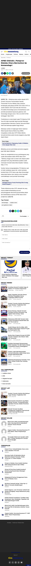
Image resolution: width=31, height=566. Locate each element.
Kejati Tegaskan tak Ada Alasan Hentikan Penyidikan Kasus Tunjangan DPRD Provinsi (17, 296)
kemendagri (5, 202)
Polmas (9, 57)
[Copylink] (12, 73)
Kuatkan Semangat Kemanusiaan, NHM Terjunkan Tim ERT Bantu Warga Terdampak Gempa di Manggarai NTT (19, 345)
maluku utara (13, 202)
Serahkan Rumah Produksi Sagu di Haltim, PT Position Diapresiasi (18, 288)
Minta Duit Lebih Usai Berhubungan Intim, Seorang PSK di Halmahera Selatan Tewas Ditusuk (18, 423)
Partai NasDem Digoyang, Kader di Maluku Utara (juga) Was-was (15, 144)
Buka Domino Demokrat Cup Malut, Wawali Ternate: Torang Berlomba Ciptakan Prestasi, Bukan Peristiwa (18, 402)
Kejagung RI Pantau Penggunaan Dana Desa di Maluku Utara (16, 478)
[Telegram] (10, 73)
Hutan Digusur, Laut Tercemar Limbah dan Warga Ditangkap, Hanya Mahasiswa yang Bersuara (17, 491)
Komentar (26, 73)
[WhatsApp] (7, 73)
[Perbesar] (15, 93)
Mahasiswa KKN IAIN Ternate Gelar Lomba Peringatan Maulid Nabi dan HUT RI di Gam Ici (18, 320)
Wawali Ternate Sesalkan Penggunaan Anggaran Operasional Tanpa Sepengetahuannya (18, 410)
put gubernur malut (7, 205)
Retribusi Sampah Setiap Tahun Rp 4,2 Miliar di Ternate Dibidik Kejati (16, 484)
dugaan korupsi (7, 378)
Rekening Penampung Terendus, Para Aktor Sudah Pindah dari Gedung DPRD (19, 361)
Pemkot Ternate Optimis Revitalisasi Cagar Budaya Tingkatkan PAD (19, 304)
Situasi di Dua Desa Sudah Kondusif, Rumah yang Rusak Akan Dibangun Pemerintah (15, 471)
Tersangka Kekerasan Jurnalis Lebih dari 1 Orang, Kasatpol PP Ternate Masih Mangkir (18, 438)
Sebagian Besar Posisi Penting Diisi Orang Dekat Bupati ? (15, 183)
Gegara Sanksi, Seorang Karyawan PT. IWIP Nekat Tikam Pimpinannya (19, 430)
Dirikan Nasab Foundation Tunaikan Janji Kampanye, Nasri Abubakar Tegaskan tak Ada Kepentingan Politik (17, 499)
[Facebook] (2, 73)
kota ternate (6, 383)
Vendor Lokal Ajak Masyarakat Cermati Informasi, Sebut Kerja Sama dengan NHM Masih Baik (19, 353)
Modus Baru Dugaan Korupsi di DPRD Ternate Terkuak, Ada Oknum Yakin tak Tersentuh (19, 337)
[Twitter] (5, 73)
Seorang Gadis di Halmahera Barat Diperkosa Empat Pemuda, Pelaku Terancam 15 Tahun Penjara (15, 457)
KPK (3, 376)
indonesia (5, 381)
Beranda (3, 57)
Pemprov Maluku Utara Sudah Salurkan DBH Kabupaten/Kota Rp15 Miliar (16, 464)
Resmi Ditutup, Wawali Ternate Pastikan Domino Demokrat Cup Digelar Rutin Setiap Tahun (17, 312)
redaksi (3, 68)
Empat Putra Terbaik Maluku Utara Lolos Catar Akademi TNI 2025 (17, 449)
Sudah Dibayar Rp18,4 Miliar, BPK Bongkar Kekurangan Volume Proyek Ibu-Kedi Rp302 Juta (18, 329)
